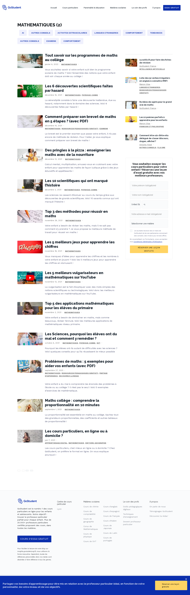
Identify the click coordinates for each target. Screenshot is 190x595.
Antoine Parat (145, 145)
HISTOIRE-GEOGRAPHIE (95, 443)
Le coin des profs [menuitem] (139, 8)
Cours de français (111, 516)
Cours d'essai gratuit (34, 539)
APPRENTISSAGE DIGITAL (56, 443)
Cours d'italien (110, 521)
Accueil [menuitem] (53, 8)
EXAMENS (103, 129)
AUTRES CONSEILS (147, 148)
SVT (98, 343)
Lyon (59, 509)
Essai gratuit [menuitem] (172, 8)
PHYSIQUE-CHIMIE (90, 95)
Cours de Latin (110, 533)
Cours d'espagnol (111, 511)
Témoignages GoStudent (161, 511)
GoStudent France (147, 66)
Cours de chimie (90, 506)
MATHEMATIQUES (69, 64)
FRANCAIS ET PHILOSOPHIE (151, 127)
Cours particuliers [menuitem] (70, 8)
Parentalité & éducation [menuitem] (94, 8)
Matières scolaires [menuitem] (118, 8)
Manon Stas (144, 84)
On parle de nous (158, 506)
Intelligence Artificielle (152, 69)
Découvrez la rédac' (159, 516)
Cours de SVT (89, 541)
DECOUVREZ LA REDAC (69, 376)
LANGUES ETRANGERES (149, 87)
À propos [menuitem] (156, 8)
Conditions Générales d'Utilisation (148, 242)
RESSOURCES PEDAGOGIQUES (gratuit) (80, 129)
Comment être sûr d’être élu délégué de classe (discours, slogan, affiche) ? (154, 138)
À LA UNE (161, 148)
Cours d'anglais (110, 506)
